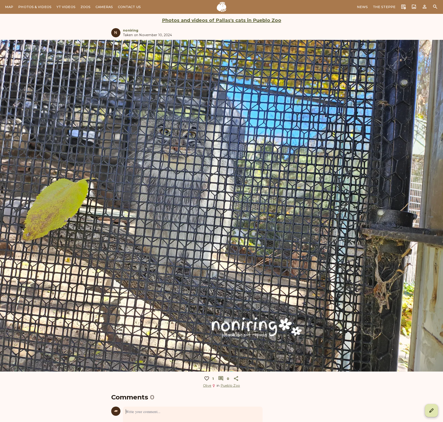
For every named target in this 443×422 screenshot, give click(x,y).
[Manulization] (221, 7)
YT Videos (66, 7)
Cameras (104, 7)
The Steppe (384, 7)
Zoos (85, 7)
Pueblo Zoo (230, 386)
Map (9, 7)
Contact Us (129, 7)
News (362, 7)
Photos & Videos (34, 7)
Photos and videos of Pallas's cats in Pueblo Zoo (221, 20)
